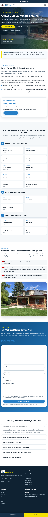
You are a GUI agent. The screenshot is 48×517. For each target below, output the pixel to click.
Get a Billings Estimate (8, 26)
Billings (30, 494)
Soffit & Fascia (28, 484)
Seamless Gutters (29, 473)
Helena (26, 494)
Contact (3, 503)
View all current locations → (31, 496)
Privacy (37, 510)
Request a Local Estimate (11, 112)
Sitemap (45, 510)
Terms (41, 510)
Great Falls (38, 494)
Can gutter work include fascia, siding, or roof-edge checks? (17, 452)
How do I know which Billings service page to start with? (16, 437)
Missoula (43, 494)
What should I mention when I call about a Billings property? (17, 447)
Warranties (3, 499)
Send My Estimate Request (24, 401)
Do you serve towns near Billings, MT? (12, 442)
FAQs (2, 496)
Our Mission (4, 494)
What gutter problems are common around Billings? (15, 426)
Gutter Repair (28, 478)
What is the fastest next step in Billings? (12, 457)
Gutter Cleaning (28, 480)
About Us (3, 492)
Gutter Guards (28, 482)
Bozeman (34, 494)
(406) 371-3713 (24, 1)
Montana (27, 492)
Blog (2, 501)
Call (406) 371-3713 (21, 26)
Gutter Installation (29, 476)
